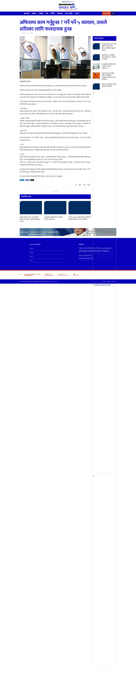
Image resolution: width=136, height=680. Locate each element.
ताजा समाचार (106, 13)
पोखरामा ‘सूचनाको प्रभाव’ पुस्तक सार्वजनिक (109, 85)
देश (76, 185)
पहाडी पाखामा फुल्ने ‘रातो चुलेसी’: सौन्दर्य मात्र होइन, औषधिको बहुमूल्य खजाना (30, 219)
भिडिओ (52, 13)
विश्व (47, 13)
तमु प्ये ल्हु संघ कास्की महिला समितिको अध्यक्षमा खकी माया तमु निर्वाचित (79, 218)
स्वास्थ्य (77, 13)
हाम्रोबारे (31, 249)
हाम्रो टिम (31, 253)
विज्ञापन (31, 256)
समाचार (34, 13)
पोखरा (80, 185)
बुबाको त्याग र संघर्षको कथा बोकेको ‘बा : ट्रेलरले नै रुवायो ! (109, 57)
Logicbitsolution (53, 281)
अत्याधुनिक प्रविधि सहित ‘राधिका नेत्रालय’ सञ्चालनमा (53, 218)
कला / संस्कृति (68, 13)
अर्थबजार (41, 13)
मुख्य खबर (26, 13)
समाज (84, 185)
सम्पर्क (31, 260)
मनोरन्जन (59, 13)
